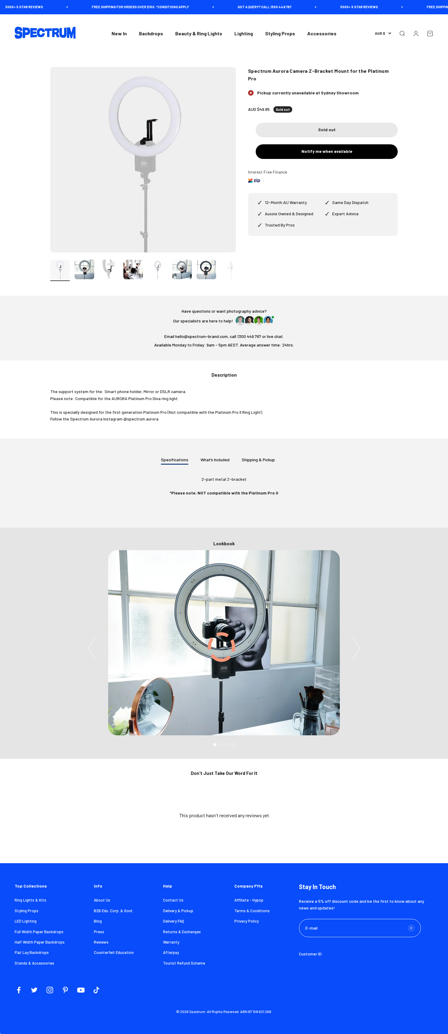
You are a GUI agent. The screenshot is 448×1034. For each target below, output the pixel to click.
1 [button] (214, 744)
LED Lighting (26, 921)
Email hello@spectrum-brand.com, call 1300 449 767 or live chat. (224, 336)
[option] (224, 642)
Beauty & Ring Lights (198, 33)
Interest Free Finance (267, 171)
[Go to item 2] (84, 270)
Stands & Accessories (34, 963)
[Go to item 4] (133, 270)
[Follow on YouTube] (81, 990)
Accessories (321, 33)
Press (99, 931)
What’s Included (215, 459)
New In (119, 33)
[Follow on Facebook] (19, 990)
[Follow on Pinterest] (65, 990)
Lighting (243, 33)
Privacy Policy (246, 921)
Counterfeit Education (114, 952)
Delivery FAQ (173, 921)
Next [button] (356, 648)
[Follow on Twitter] (34, 990)
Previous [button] (91, 648)
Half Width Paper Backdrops (40, 942)
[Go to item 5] (157, 270)
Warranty (171, 942)
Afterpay (171, 952)
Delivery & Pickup (178, 910)
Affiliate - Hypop (248, 900)
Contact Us (173, 900)
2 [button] (220, 744)
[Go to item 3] (109, 270)
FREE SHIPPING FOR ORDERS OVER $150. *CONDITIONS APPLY (120, 7)
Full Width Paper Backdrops (39, 931)
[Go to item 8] (230, 270)
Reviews (101, 942)
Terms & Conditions (252, 910)
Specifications (174, 459)
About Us (102, 900)
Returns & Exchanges (182, 931)
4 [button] (233, 744)
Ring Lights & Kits (30, 900)
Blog (98, 921)
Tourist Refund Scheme (184, 963)
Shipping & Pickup (258, 459)
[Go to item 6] (182, 270)
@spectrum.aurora (140, 418)
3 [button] (227, 744)
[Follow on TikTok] (96, 990)
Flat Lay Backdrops (32, 952)
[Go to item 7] (206, 270)
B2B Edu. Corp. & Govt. (113, 910)
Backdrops (151, 33)
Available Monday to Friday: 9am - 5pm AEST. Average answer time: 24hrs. (224, 344)
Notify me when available (326, 151)
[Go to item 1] (60, 270)
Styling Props (280, 33)
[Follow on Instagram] (50, 990)
